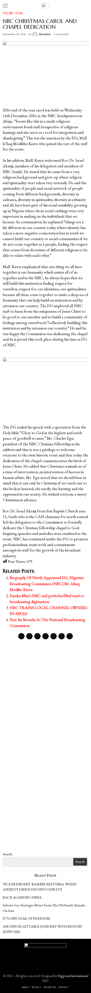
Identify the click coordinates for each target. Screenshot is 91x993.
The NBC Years (13, 13)
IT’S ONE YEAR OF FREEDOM (26, 918)
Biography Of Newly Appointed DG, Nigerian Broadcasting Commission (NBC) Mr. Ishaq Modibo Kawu (47, 583)
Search (7, 854)
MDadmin (45, 34)
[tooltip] (21, 636)
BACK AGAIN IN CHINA (22, 897)
